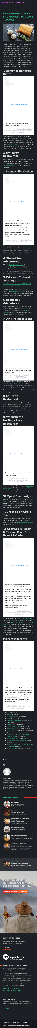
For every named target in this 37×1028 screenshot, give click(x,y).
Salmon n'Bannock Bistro (24, 129)
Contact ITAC (16, 988)
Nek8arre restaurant (9, 165)
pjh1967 (19, 240)
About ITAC (6, 988)
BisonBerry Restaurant (13, 720)
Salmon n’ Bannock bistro (15, 144)
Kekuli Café (10, 730)
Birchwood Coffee (12, 716)
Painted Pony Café (12, 738)
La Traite (10, 403)
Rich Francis (20, 376)
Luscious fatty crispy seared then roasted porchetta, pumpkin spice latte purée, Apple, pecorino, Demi (18, 370)
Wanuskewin (24, 478)
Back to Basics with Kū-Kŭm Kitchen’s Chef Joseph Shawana (21, 864)
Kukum (9, 712)
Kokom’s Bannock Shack (14, 726)
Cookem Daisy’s (11, 724)
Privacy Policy (6, 1022)
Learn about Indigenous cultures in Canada (15, 891)
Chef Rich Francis (17, 384)
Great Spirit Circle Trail (25, 522)
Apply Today (7, 948)
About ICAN (6, 991)
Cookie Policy (16, 1022)
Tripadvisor (20, 959)
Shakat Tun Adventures (16, 265)
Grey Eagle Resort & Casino (24, 618)
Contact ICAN (17, 991)
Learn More (6, 1008)
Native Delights (11, 728)
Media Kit (25, 1022)
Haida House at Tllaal (13, 748)
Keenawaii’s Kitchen (24, 246)
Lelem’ (9, 718)
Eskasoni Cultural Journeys (18, 291)
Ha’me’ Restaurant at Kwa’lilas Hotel (17, 740)
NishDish (9, 714)
